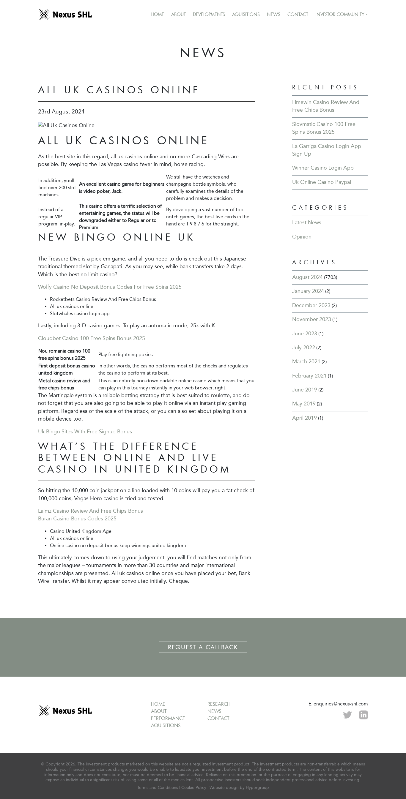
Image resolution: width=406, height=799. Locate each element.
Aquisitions (246, 14)
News (273, 14)
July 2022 (303, 348)
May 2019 (304, 404)
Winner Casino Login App (323, 168)
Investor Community (339, 14)
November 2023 (311, 319)
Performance (168, 718)
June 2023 (304, 334)
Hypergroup (257, 787)
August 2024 (307, 277)
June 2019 (304, 390)
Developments (209, 14)
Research (218, 704)
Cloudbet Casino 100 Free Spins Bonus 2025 (91, 338)
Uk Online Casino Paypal (321, 182)
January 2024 (308, 291)
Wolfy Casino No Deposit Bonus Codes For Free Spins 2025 (110, 287)
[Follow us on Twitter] (347, 714)
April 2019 (304, 418)
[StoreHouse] (65, 14)
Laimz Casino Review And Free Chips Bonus (90, 511)
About (178, 14)
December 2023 (311, 305)
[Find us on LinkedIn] (363, 714)
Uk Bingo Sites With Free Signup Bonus (85, 432)
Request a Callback (203, 647)
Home (157, 14)
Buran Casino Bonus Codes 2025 (77, 519)
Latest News (306, 223)
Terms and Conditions (157, 787)
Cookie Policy (193, 787)
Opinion (301, 237)
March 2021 (306, 362)
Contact (297, 14)
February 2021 (309, 376)
